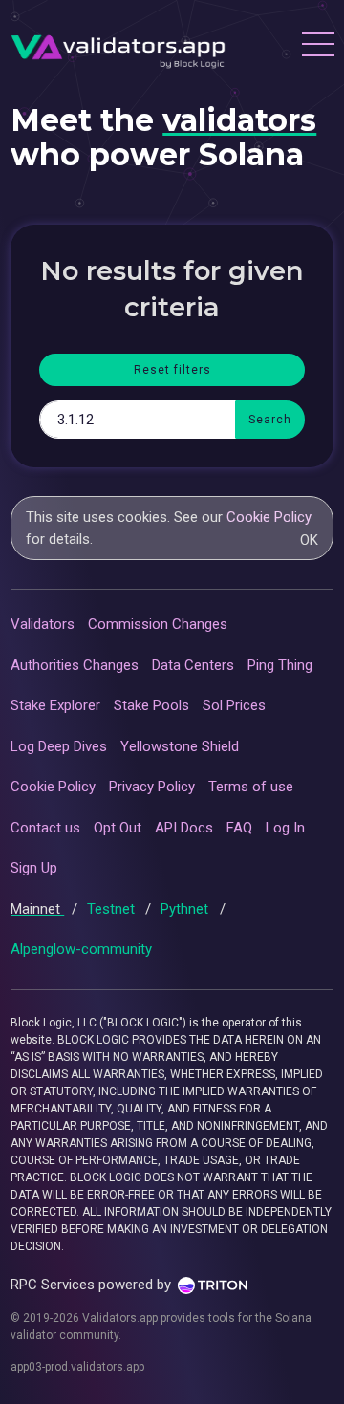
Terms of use (250, 786)
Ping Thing (279, 665)
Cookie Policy (269, 517)
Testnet (113, 909)
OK (309, 540)
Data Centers (193, 665)
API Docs (184, 827)
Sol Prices (234, 705)
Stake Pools (151, 705)
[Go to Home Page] (118, 47)
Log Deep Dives (59, 746)
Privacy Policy (152, 786)
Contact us (45, 827)
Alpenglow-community (81, 949)
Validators (43, 624)
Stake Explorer (55, 705)
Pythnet (186, 909)
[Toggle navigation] (317, 47)
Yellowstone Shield (179, 746)
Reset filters (172, 370)
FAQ (239, 827)
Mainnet (37, 909)
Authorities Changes (75, 665)
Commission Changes (157, 624)
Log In (285, 827)
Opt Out (117, 827)
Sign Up (34, 867)
